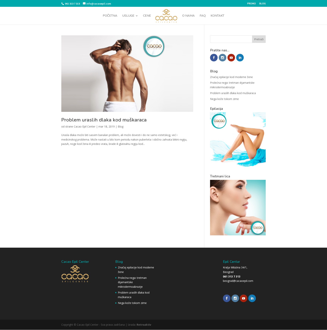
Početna (110, 16)
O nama (188, 16)
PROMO (251, 3)
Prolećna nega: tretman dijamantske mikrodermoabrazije (132, 282)
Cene (147, 16)
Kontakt (217, 16)
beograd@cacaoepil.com (238, 281)
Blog (120, 126)
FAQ (203, 16)
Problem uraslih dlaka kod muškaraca (104, 120)
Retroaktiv (144, 324)
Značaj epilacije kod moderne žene (231, 77)
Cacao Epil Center (84, 126)
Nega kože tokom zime (224, 99)
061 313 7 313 (72, 3)
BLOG (262, 3)
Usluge (128, 16)
